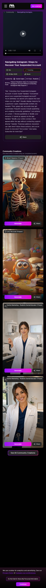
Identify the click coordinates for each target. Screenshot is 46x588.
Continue (23, 584)
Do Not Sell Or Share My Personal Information (23, 579)
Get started (36, 6)
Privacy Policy (8, 573)
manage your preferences (26, 573)
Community (10, 12)
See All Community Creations (23, 453)
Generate (18, 224)
